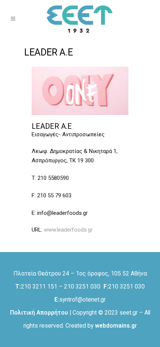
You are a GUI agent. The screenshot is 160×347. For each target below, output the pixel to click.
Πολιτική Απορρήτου (39, 312)
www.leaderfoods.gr (68, 229)
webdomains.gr (116, 325)
